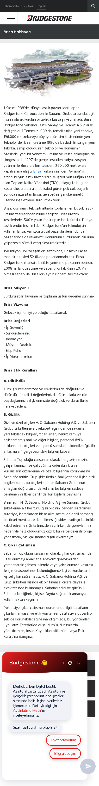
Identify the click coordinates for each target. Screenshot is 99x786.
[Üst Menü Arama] (93, 6)
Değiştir (41, 6)
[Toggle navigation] (11, 18)
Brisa (37, 171)
